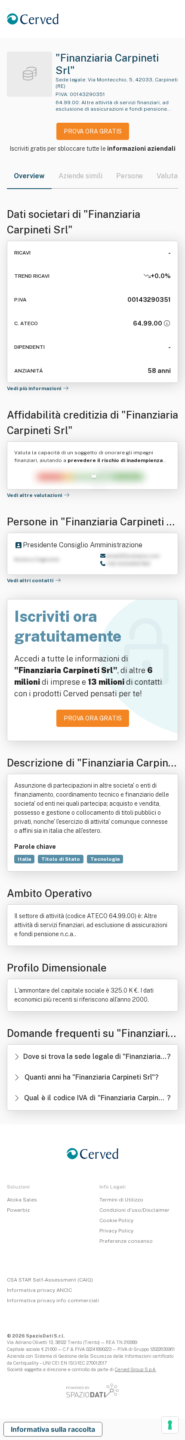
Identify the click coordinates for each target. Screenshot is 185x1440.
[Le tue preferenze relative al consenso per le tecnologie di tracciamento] (170, 1425)
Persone (129, 176)
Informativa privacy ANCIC (39, 1290)
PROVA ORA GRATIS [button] (93, 131)
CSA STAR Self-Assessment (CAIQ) (50, 1280)
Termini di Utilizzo (121, 1200)
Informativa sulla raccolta (53, 1429)
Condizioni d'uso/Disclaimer (134, 1210)
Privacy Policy (116, 1231)
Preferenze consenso (126, 1241)
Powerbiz (18, 1210)
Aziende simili (80, 176)
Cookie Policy (116, 1220)
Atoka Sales (22, 1200)
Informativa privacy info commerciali (53, 1300)
